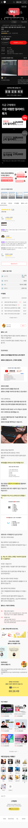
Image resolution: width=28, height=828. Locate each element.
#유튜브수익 (19, 25)
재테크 (24, 765)
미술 (3, 781)
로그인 (24, 2)
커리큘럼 (14, 22)
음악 (3, 765)
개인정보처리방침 (11, 818)
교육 (18, 765)
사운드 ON (24, 6)
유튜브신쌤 (3, 31)
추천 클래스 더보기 (13, 751)
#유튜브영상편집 (13, 25)
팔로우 (8, 31)
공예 (25, 773)
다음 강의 (23, 22)
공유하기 (6, 42)
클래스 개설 (19, 2)
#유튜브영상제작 (5, 25)
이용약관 (4, 818)
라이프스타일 (24, 781)
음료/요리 (17, 781)
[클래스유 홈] (5, 2)
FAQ (17, 818)
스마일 (7, 217)
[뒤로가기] (2, 2)
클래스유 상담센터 (15, 809)
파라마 (7, 254)
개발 (10, 773)
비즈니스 (3, 773)
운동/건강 (17, 773)
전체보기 (10, 790)
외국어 (10, 765)
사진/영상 (10, 781)
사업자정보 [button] (23, 818)
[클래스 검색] (14, 2)
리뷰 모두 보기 (14, 263)
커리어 (3, 790)
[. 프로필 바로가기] (3, 237)
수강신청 (18, 42)
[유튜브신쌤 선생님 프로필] (24, 664)
